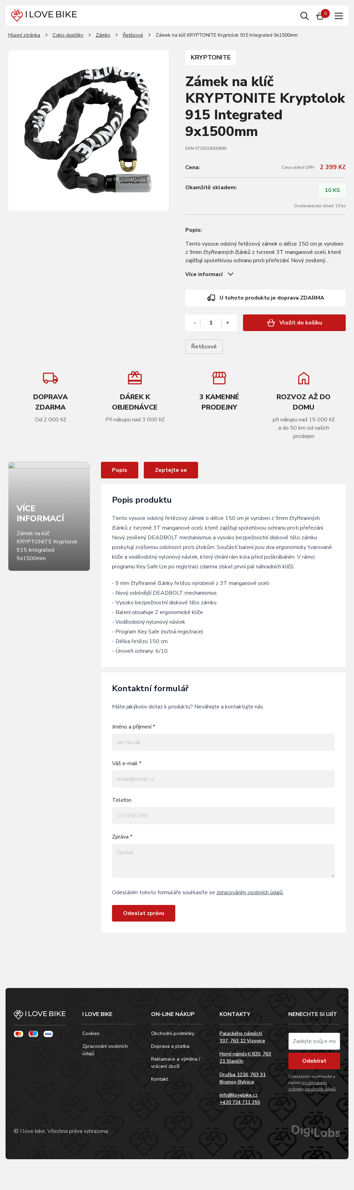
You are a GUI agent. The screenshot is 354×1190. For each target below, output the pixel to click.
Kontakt (159, 1079)
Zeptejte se (171, 470)
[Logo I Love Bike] (44, 16)
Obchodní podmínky (172, 1033)
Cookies (91, 1033)
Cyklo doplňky (68, 35)
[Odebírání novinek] (314, 1041)
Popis (119, 470)
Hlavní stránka (24, 35)
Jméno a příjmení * (133, 727)
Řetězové (133, 35)
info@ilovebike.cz (239, 1095)
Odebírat (314, 1061)
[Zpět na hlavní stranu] (40, 1018)
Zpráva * (122, 837)
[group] (135, 396)
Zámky (103, 35)
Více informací (204, 274)
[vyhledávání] (304, 16)
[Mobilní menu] (339, 16)
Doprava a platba (170, 1046)
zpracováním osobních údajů (249, 892)
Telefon (121, 800)
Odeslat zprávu (143, 913)
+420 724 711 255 (240, 1102)
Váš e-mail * (126, 763)
